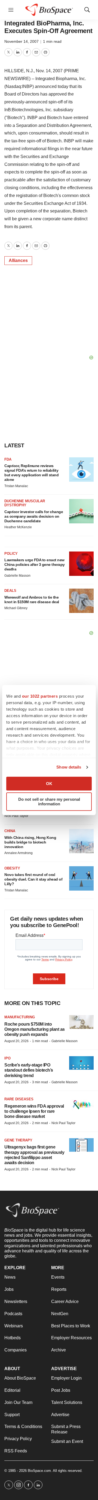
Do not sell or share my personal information (49, 801)
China (9, 831)
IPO (7, 1058)
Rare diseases (18, 1099)
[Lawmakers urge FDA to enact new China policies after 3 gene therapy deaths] (81, 564)
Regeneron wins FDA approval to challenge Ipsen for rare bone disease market (34, 1111)
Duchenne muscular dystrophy (24, 503)
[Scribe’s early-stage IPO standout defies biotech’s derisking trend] (81, 1063)
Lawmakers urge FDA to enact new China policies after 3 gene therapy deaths (34, 564)
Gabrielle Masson (17, 575)
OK (49, 783)
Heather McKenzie (18, 527)
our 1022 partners (40, 696)
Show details (68, 767)
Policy (11, 554)
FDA (7, 459)
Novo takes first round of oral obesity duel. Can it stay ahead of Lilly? (33, 879)
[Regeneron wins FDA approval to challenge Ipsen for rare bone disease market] (81, 1104)
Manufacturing (19, 1017)
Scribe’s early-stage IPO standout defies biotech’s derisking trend (28, 1070)
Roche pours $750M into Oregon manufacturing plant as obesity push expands (34, 1029)
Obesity (12, 868)
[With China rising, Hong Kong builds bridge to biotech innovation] (81, 841)
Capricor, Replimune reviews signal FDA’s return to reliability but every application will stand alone (31, 472)
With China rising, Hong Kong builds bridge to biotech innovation (30, 842)
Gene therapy (18, 1140)
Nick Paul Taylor (16, 816)
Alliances (18, 260)
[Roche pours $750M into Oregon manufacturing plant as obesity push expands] (81, 1022)
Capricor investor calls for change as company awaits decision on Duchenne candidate (33, 516)
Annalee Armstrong (18, 853)
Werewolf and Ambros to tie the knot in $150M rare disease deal (31, 599)
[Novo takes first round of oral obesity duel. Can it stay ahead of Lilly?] (81, 878)
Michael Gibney (15, 608)
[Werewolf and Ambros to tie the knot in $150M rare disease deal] (81, 601)
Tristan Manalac (16, 486)
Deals (10, 591)
